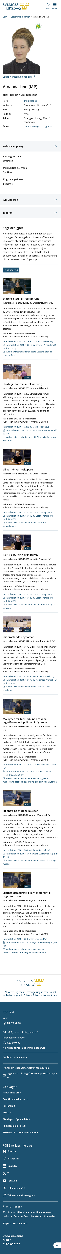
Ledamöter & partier (20, 16)
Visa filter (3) (11, 269)
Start (5, 16)
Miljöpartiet (30, 100)
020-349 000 (13, 1042)
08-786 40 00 (14, 1023)
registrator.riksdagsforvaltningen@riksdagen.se (32, 1075)
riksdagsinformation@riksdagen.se (26, 1047)
